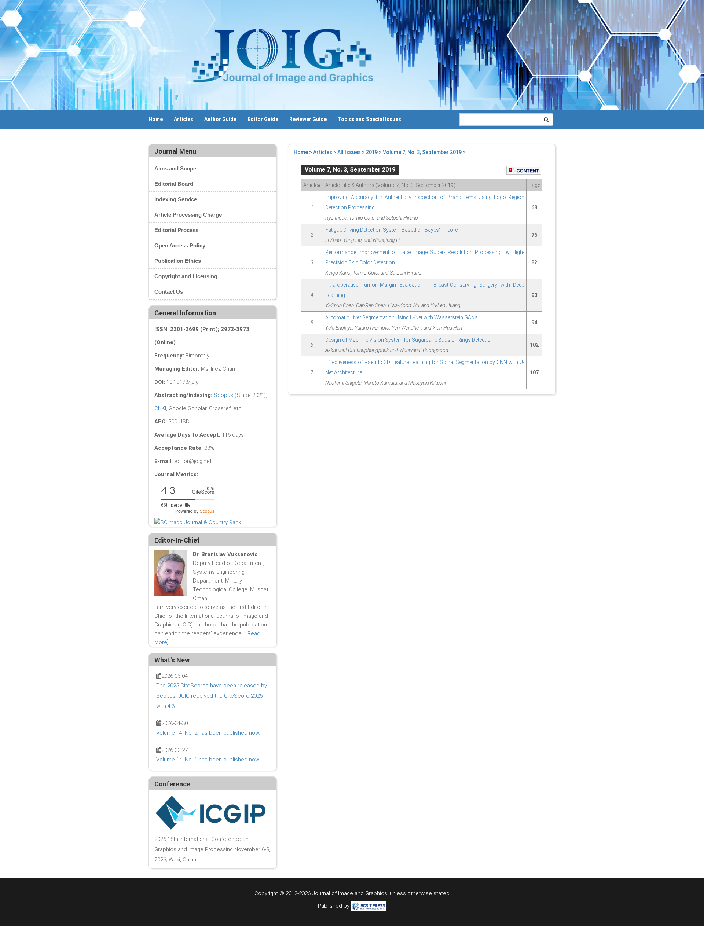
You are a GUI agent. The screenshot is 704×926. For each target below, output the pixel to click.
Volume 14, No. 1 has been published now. (208, 759)
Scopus (223, 395)
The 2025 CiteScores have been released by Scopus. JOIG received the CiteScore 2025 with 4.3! (211, 695)
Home (155, 119)
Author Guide (220, 119)
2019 (372, 152)
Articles (183, 119)
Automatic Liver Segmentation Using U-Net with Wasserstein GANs (401, 317)
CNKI (160, 408)
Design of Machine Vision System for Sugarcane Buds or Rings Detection (409, 340)
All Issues (349, 152)
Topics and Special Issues (369, 119)
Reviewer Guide (308, 119)
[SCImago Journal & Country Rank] (197, 522)
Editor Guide (262, 119)
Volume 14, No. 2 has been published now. (208, 733)
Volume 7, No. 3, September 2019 (422, 152)
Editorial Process (176, 230)
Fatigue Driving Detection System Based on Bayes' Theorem (393, 230)
